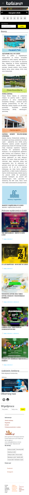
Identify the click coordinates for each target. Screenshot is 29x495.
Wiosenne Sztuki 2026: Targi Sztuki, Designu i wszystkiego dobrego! (13, 296)
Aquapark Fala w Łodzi (11, 54)
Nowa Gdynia (7, 94)
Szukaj (21, 26)
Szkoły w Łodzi (11, 454)
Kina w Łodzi (19, 454)
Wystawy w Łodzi (12, 457)
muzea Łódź (11, 459)
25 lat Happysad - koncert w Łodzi (15, 264)
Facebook (10, 468)
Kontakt (7, 425)
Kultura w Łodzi (11, 449)
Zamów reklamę (9, 420)
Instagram (10, 472)
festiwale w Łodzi (19, 459)
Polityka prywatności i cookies (13, 427)
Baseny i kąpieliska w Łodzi (12, 205)
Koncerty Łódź (19, 449)
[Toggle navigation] (3, 3)
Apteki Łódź (20, 457)
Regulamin (7, 422)
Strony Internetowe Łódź (21, 489)
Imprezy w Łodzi (12, 452)
